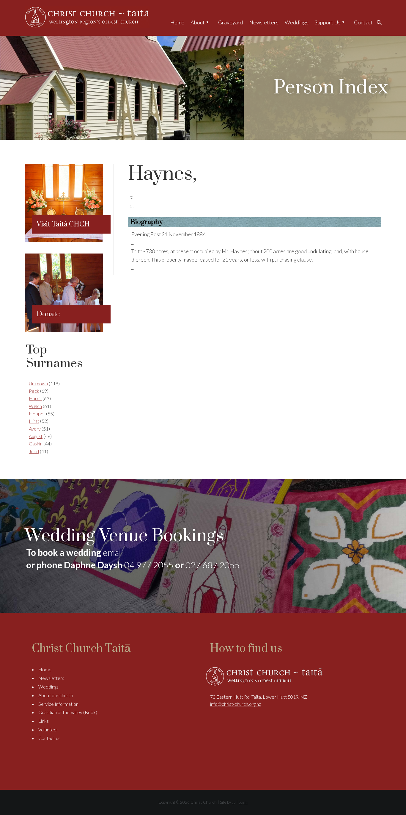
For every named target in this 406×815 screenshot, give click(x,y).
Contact (363, 22)
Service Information (58, 704)
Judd (34, 451)
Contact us (49, 738)
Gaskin (36, 443)
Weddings (297, 22)
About (198, 22)
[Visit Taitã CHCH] (64, 240)
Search (381, 22)
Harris (35, 398)
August (36, 436)
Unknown (38, 383)
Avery (35, 428)
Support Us (328, 22)
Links (43, 721)
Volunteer (48, 729)
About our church (55, 695)
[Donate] (64, 330)
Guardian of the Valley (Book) (67, 712)
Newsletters (263, 22)
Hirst (34, 421)
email (113, 552)
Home (177, 22)
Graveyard (230, 22)
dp (233, 802)
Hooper (37, 413)
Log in (243, 802)
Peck (34, 391)
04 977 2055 (148, 564)
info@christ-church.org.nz (235, 704)
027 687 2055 (212, 564)
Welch (35, 406)
